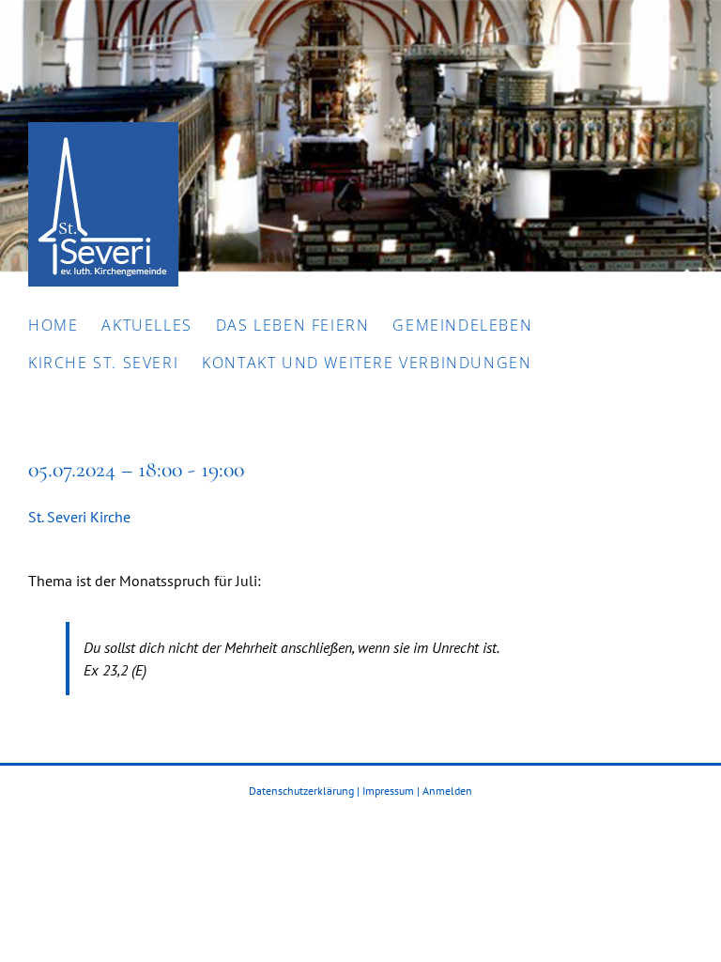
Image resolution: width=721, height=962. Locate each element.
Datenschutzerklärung (301, 791)
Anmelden (447, 791)
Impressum (388, 791)
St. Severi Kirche (79, 516)
